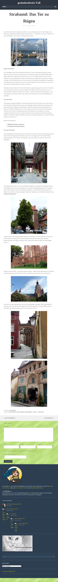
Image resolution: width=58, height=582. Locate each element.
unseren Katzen (6, 487)
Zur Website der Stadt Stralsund (15, 126)
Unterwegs (13, 410)
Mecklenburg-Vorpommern (24, 412)
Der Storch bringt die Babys (20, 518)
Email (22, 444)
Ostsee (35, 412)
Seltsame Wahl (48, 418)
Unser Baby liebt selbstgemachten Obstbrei (14, 504)
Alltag (49, 486)
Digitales (34, 487)
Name (5, 444)
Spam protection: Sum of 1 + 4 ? (11, 454)
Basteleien (40, 487)
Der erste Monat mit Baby (23, 523)
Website (39, 444)
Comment (6, 426)
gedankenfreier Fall (29, 2)
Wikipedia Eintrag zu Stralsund (15, 124)
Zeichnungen (19, 487)
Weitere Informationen (10, 194)
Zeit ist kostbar (13, 513)
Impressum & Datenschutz (8, 571)
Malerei (24, 487)
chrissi (34, 25)
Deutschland (12, 412)
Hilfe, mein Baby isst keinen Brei (12, 508)
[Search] (53, 556)
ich (9, 486)
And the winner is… (10, 418)
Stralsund (41, 412)
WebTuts (40, 579)
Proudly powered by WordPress (23, 579)
